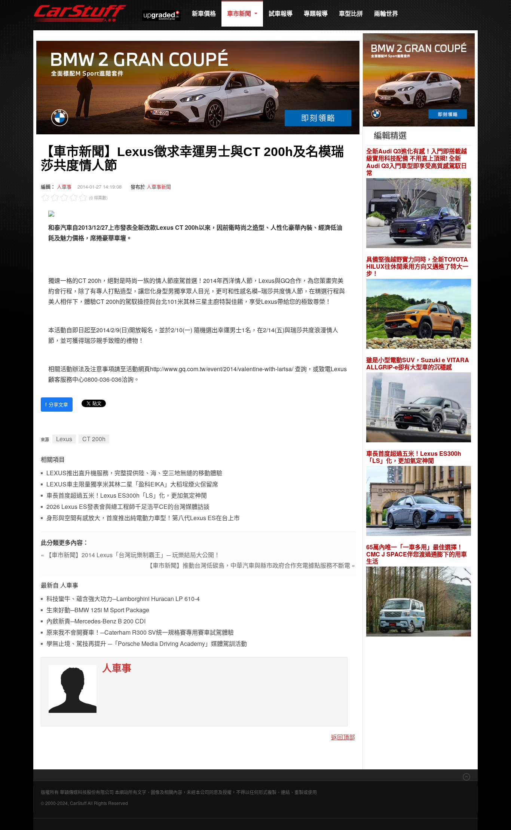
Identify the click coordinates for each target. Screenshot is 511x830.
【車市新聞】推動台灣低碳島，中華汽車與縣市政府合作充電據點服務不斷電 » (251, 565)
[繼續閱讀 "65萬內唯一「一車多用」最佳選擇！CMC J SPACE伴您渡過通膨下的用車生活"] (418, 602)
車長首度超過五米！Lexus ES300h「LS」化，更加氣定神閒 (126, 496)
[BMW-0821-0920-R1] (419, 79)
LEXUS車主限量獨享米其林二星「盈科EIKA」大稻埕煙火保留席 (132, 484)
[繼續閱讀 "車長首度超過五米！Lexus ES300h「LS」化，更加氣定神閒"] (418, 502)
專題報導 (316, 13)
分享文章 (56, 404)
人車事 (64, 186)
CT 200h (93, 438)
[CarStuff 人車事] (80, 3)
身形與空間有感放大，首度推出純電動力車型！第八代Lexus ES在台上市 (143, 518)
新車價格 (204, 13)
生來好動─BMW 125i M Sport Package (97, 610)
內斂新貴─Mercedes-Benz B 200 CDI (96, 621)
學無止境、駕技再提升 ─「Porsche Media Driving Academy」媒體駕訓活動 (146, 644)
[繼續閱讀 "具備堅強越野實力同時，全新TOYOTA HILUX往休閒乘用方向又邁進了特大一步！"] (418, 315)
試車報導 (281, 13)
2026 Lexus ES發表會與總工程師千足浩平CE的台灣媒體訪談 (127, 507)
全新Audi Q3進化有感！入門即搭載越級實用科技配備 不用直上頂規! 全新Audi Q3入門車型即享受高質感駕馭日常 (416, 161)
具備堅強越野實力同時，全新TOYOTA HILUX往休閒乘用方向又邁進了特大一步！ (417, 266)
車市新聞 (240, 13)
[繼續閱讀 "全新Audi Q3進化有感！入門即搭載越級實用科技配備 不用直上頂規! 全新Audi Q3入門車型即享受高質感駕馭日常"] (418, 214)
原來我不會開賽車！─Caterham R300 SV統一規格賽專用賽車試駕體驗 (140, 633)
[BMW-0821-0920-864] (197, 86)
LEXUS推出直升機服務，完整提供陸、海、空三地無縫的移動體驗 (134, 473)
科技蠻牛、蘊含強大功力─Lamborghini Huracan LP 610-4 (123, 599)
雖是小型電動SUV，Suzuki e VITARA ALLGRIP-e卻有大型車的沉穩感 (417, 363)
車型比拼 (351, 13)
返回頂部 (343, 737)
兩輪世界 (386, 13)
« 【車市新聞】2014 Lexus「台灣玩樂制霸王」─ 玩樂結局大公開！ (130, 554)
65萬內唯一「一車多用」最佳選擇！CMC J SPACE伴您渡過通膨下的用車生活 (416, 554)
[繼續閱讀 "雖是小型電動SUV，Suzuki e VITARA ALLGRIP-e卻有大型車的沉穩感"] (418, 408)
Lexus (64, 438)
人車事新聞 (159, 186)
